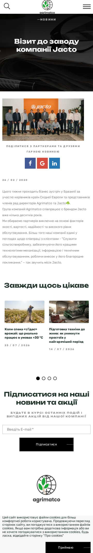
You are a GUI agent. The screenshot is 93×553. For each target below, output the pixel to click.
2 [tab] (43, 378)
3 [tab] (49, 378)
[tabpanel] (24, 324)
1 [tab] (38, 378)
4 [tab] (55, 378)
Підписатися (46, 444)
